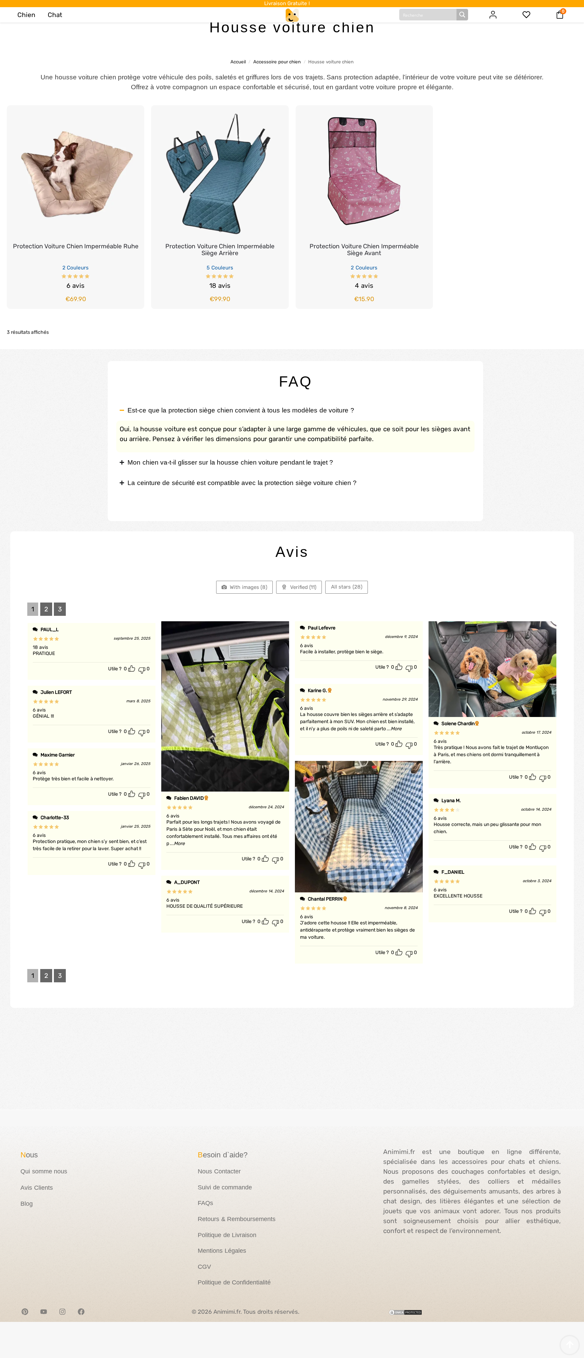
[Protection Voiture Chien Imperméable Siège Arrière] (219, 173)
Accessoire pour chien (277, 61)
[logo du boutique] (292, 14)
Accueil (238, 61)
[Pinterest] (25, 1311)
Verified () (302, 587)
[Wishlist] (129, 115)
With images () (248, 587)
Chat (55, 15)
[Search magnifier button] (462, 14)
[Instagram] (62, 1311)
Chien (26, 15)
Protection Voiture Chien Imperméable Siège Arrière (219, 249)
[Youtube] (43, 1311)
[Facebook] (81, 1311)
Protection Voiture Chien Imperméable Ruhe (75, 246)
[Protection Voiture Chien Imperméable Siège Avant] (364, 173)
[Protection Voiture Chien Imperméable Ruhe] (75, 173)
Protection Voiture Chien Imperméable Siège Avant (364, 249)
